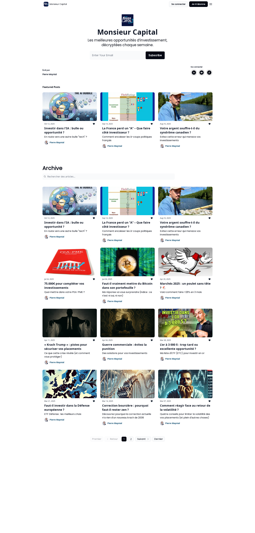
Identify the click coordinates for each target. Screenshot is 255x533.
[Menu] (210, 3)
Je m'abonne (198, 4)
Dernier (158, 439)
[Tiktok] (209, 72)
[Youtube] (201, 72)
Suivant (141, 439)
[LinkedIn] (194, 72)
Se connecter (178, 4)
